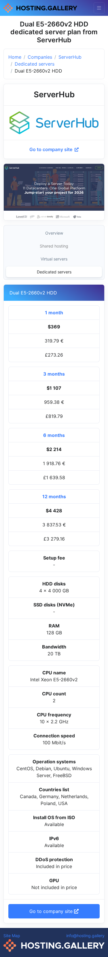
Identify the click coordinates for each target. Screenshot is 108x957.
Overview (54, 233)
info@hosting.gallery (85, 935)
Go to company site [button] (51, 911)
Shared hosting (54, 245)
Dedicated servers (34, 64)
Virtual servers (54, 258)
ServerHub (70, 57)
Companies (40, 57)
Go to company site (51, 149)
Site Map (11, 935)
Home (14, 57)
